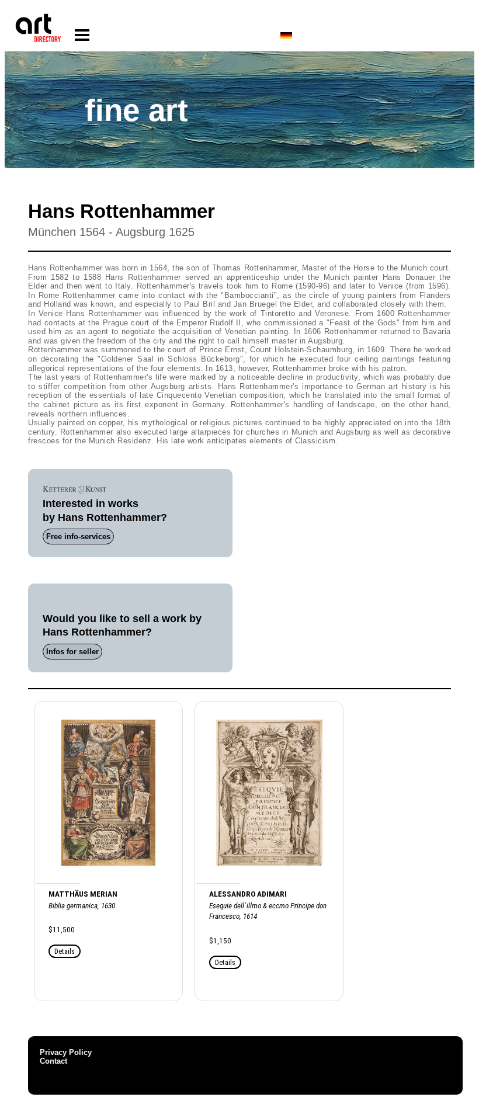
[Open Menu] (82, 35)
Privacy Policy (66, 1052)
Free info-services (78, 536)
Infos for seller (72, 651)
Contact (53, 1061)
